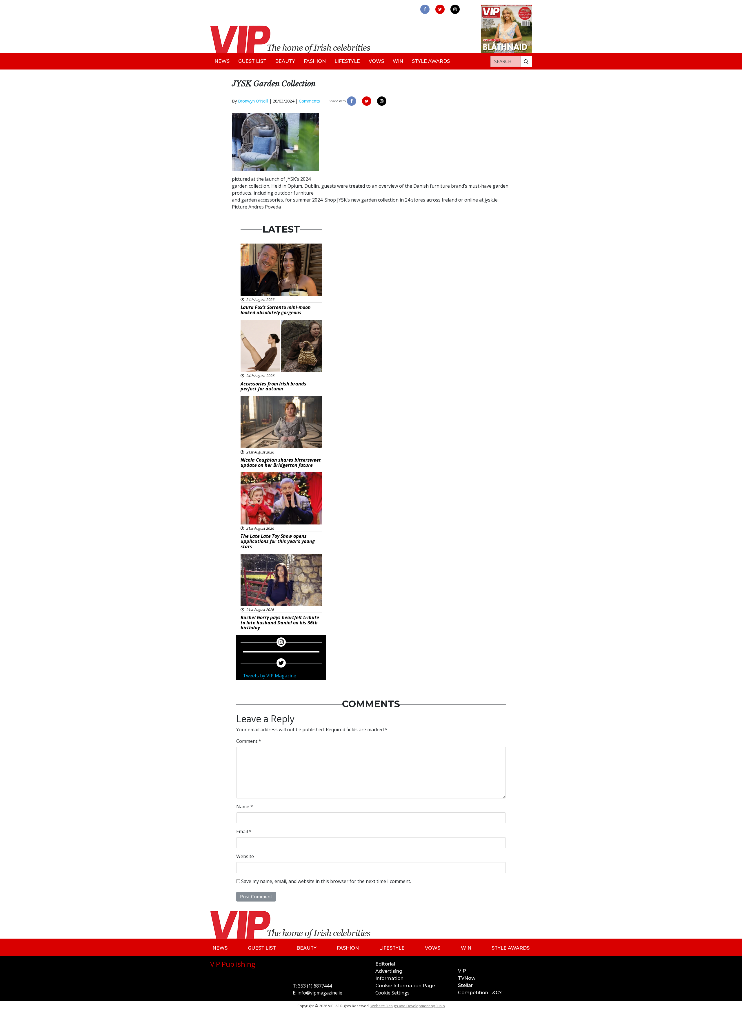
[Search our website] (526, 61)
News (222, 61)
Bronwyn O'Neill (253, 101)
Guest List (252, 61)
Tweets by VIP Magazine (269, 675)
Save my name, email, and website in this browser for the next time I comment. (326, 881)
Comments (309, 101)
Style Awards (431, 61)
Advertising (388, 971)
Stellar (465, 985)
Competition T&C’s (480, 992)
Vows (376, 61)
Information (389, 978)
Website (245, 856)
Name (244, 806)
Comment (248, 741)
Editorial (385, 964)
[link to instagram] (455, 9)
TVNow (466, 978)
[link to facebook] (425, 9)
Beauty (285, 61)
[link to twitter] (440, 9)
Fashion (315, 61)
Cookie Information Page (405, 985)
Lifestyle (347, 61)
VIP (462, 971)
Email (244, 831)
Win (398, 61)
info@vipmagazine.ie (319, 993)
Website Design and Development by (407, 1005)
